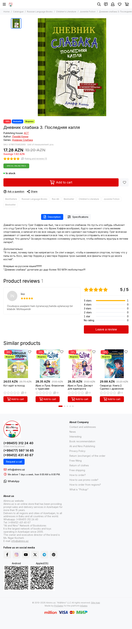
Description (54, 216)
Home (6, 11)
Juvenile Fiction (88, 11)
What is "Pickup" (79, 489)
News (72, 431)
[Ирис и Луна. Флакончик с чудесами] (50, 363)
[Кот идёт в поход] (17, 363)
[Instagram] (16, 554)
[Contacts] (105, 4)
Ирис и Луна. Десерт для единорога (80, 387)
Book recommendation (82, 441)
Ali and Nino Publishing (82, 446)
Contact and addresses (82, 426)
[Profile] (112, 4)
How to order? (77, 475)
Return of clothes (79, 465)
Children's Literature (66, 11)
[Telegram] (44, 554)
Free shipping (77, 470)
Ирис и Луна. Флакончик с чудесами (50, 387)
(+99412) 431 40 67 (18, 455)
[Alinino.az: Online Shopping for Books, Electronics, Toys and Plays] (11, 4)
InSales (83, 605)
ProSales (58, 605)
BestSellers (11, 199)
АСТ (26, 133)
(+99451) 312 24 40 (18, 443)
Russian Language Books (40, 11)
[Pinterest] (53, 554)
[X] (35, 554)
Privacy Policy (77, 451)
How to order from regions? (85, 484)
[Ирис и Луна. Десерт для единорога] (82, 363)
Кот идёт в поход (14, 385)
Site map (95, 602)
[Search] (99, 4)
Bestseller (69, 199)
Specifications (80, 216)
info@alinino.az (16, 469)
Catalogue (18, 11)
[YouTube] (26, 554)
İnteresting (75, 436)
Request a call (14, 461)
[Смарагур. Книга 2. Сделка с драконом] (114, 363)
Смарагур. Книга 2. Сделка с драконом (112, 387)
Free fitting (75, 460)
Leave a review (106, 329)
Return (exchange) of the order (87, 455)
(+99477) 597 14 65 (18, 450)
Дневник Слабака (22, 139)
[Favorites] (124, 182)
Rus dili (55, 199)
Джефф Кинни (20, 136)
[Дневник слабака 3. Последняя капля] (72, 67)
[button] (60, 406)
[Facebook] (7, 554)
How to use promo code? (83, 479)
